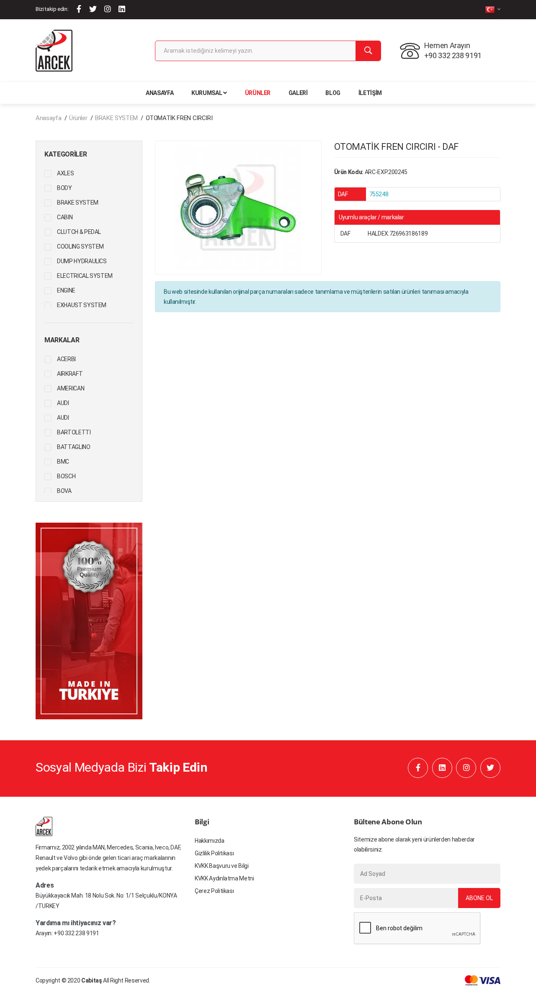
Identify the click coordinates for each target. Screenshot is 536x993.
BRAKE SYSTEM (116, 118)
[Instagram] (107, 9)
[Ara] (368, 51)
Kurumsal (206, 93)
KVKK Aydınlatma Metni (224, 878)
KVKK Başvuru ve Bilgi (222, 865)
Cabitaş (91, 980)
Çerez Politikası (214, 891)
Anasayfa (159, 93)
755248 (379, 194)
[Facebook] (79, 9)
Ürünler (258, 93)
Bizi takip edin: (52, 9)
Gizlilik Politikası (214, 853)
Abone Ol (479, 898)
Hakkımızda (209, 840)
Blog (332, 93)
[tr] (492, 9)
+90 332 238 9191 (76, 933)
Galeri (298, 93)
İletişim (370, 93)
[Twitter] (93, 9)
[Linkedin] (122, 9)
